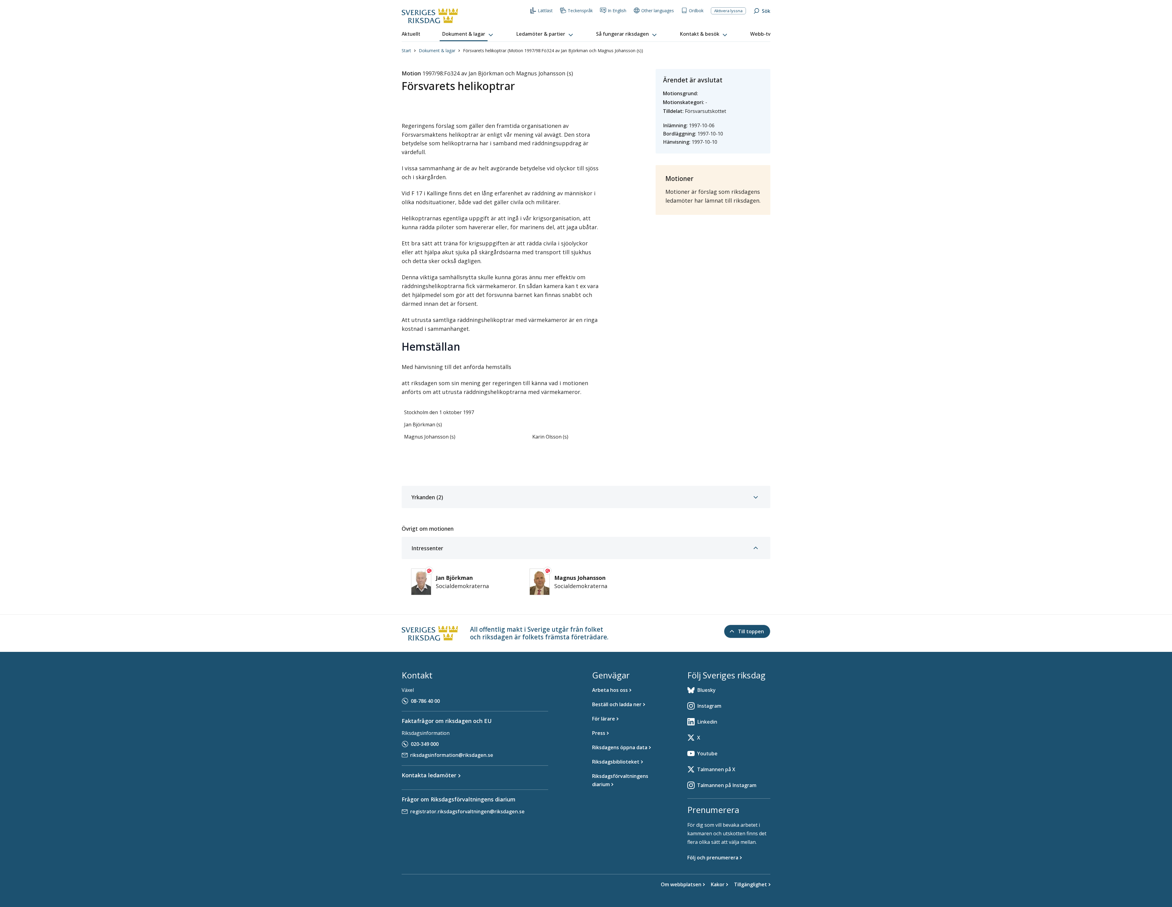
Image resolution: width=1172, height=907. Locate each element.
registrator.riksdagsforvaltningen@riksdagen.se (467, 811)
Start (406, 50)
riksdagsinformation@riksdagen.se (451, 755)
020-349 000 (425, 744)
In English (617, 10)
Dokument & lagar (437, 50)
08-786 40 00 (425, 701)
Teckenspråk (580, 10)
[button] (468, 34)
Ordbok (696, 10)
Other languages (657, 10)
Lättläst (545, 10)
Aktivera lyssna (728, 10)
